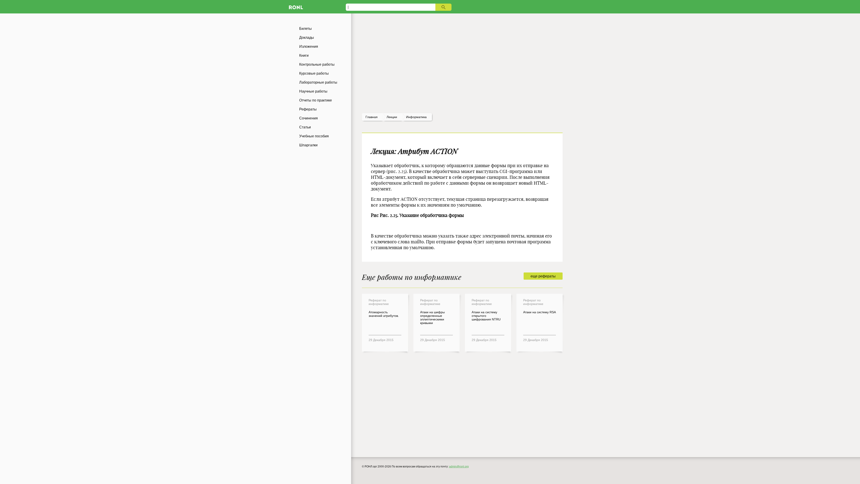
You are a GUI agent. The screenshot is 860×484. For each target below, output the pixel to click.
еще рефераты (543, 276)
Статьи (305, 127)
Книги (304, 55)
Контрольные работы (317, 64)
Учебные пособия (314, 136)
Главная (372, 117)
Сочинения (308, 118)
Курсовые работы (314, 73)
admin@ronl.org (459, 466)
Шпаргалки (308, 145)
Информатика (416, 117)
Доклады (306, 37)
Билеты (305, 28)
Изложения (308, 46)
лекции (392, 117)
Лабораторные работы (318, 82)
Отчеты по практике (315, 100)
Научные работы (313, 91)
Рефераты (308, 109)
